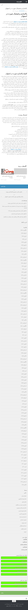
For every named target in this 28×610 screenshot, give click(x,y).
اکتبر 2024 (24, 254)
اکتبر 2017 (24, 457)
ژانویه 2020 (23, 383)
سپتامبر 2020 (23, 359)
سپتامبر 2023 (23, 290)
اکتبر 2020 (24, 356)
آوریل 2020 (23, 374)
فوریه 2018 (23, 445)
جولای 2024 (23, 263)
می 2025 (24, 239)
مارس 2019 (23, 409)
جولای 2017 (23, 460)
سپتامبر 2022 (23, 305)
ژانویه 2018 (23, 448)
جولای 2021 (23, 329)
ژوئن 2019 (24, 400)
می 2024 (24, 269)
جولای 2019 (23, 397)
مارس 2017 (23, 472)
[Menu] (26, 1)
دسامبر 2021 (23, 314)
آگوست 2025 (23, 230)
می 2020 (24, 371)
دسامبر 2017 (23, 451)
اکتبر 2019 (24, 391)
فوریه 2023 (23, 299)
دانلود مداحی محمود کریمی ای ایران (18, 213)
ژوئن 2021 (24, 332)
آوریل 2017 (23, 469)
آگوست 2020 (23, 362)
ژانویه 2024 (23, 281)
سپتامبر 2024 (23, 257)
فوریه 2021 (23, 344)
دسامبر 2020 (23, 350)
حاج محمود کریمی (22, 511)
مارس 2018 (23, 442)
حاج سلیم (24, 502)
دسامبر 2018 (23, 418)
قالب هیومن (8, 605)
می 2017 (24, 466)
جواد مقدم (24, 496)
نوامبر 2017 (23, 454)
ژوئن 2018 (24, 433)
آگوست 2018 (23, 427)
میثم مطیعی (23, 528)
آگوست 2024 (23, 260)
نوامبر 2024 (23, 251)
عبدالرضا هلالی (23, 525)
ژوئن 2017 (24, 463)
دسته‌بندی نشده (22, 516)
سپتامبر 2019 (23, 394)
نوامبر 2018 (23, 421)
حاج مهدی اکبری (22, 513)
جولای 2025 (23, 233)
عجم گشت (25, 542)
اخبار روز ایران (24, 549)
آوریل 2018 (23, 439)
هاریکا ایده (25, 547)
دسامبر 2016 (23, 481)
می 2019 (24, 403)
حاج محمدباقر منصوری (21, 508)
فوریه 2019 (23, 412)
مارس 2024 (23, 275)
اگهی (2, 4)
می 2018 (24, 436)
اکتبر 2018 (24, 424)
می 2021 (24, 335)
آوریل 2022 (23, 308)
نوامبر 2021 (23, 317)
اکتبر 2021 (24, 320)
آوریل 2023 (23, 296)
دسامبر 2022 (23, 302)
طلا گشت (25, 539)
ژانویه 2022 (23, 311)
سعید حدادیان (23, 519)
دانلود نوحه (19, 1)
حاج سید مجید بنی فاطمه (21, 505)
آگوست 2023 (23, 293)
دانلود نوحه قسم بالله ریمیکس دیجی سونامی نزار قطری (14, 216)
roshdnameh (22, 10)
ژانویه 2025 (23, 245)
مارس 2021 (23, 341)
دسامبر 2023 (23, 284)
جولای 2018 (23, 430)
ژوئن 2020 (24, 368)
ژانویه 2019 (23, 415)
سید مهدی (24, 522)
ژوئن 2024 (24, 266)
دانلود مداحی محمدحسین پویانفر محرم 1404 (17, 210)
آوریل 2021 (23, 338)
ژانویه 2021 (23, 347)
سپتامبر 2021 (23, 323)
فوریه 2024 (23, 278)
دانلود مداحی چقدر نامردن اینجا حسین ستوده (17, 203)
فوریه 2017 (23, 475)
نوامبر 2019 (23, 389)
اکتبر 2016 (24, 484)
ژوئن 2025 (24, 236)
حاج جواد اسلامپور (22, 499)
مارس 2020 (23, 377)
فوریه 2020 (23, 380)
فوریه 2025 (23, 242)
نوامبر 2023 (23, 287)
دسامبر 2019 (23, 386)
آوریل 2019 (23, 406)
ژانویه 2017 (23, 478)
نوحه (25, 531)
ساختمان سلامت (23, 544)
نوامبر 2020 (23, 353)
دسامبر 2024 (23, 248)
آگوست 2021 (23, 326)
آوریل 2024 (23, 272)
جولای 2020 (23, 365)
